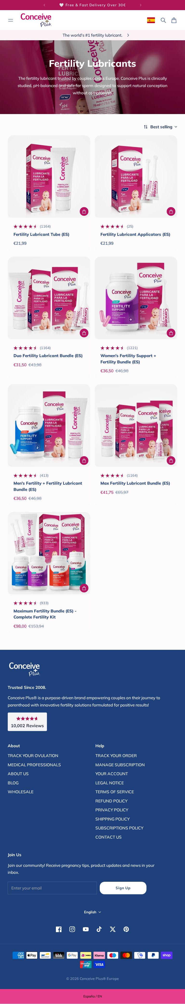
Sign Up (123, 888)
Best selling (161, 126)
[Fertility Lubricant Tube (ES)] (49, 176)
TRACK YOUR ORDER (116, 755)
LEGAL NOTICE (109, 782)
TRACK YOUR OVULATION (33, 755)
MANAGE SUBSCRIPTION (120, 764)
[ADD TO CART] (84, 211)
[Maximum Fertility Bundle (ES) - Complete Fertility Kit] (49, 553)
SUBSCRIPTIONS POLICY (119, 827)
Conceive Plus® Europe (99, 978)
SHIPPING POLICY (112, 818)
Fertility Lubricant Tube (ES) (41, 234)
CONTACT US (108, 837)
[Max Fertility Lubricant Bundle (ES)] (136, 425)
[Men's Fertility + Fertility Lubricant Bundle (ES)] (49, 425)
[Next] (141, 5)
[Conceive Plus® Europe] (36, 20)
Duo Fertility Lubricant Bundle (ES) (48, 355)
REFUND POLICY (111, 800)
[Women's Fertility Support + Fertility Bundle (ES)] (136, 298)
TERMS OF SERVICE (114, 791)
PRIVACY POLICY (111, 809)
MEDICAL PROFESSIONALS (34, 764)
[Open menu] (10, 20)
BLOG (13, 782)
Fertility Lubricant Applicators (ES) (135, 234)
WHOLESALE (20, 791)
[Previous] (44, 5)
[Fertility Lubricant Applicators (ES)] (136, 176)
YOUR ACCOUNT (111, 773)
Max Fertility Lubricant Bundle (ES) (135, 483)
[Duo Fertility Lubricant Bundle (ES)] (49, 298)
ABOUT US (18, 773)
